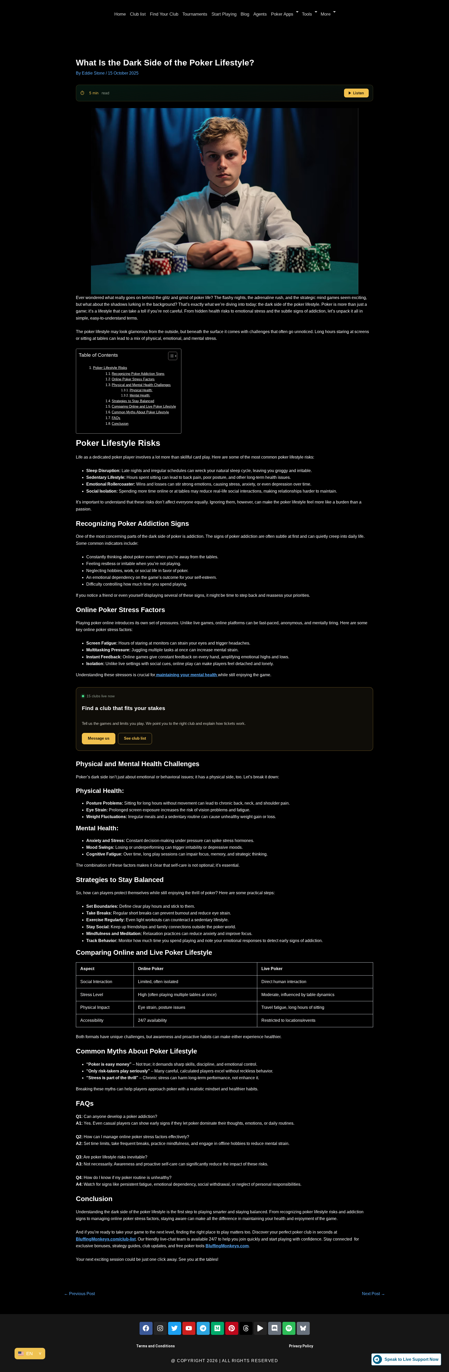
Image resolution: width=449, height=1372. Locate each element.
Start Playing (224, 14)
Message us (98, 738)
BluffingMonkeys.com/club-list (106, 1239)
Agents (260, 14)
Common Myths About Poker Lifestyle (140, 412)
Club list (138, 14)
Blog (245, 14)
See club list (135, 738)
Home (120, 14)
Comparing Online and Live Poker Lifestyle (144, 406)
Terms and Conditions (155, 1346)
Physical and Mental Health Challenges (141, 385)
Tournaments (194, 14)
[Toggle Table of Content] (170, 356)
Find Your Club (164, 14)
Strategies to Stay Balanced (133, 401)
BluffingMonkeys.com (227, 1246)
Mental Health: (140, 395)
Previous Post (79, 1294)
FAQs (116, 418)
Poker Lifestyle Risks (110, 368)
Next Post (373, 1294)
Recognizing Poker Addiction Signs (138, 374)
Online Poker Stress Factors (133, 379)
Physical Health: (141, 390)
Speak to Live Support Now (411, 1359)
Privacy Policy (301, 1346)
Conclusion (120, 424)
